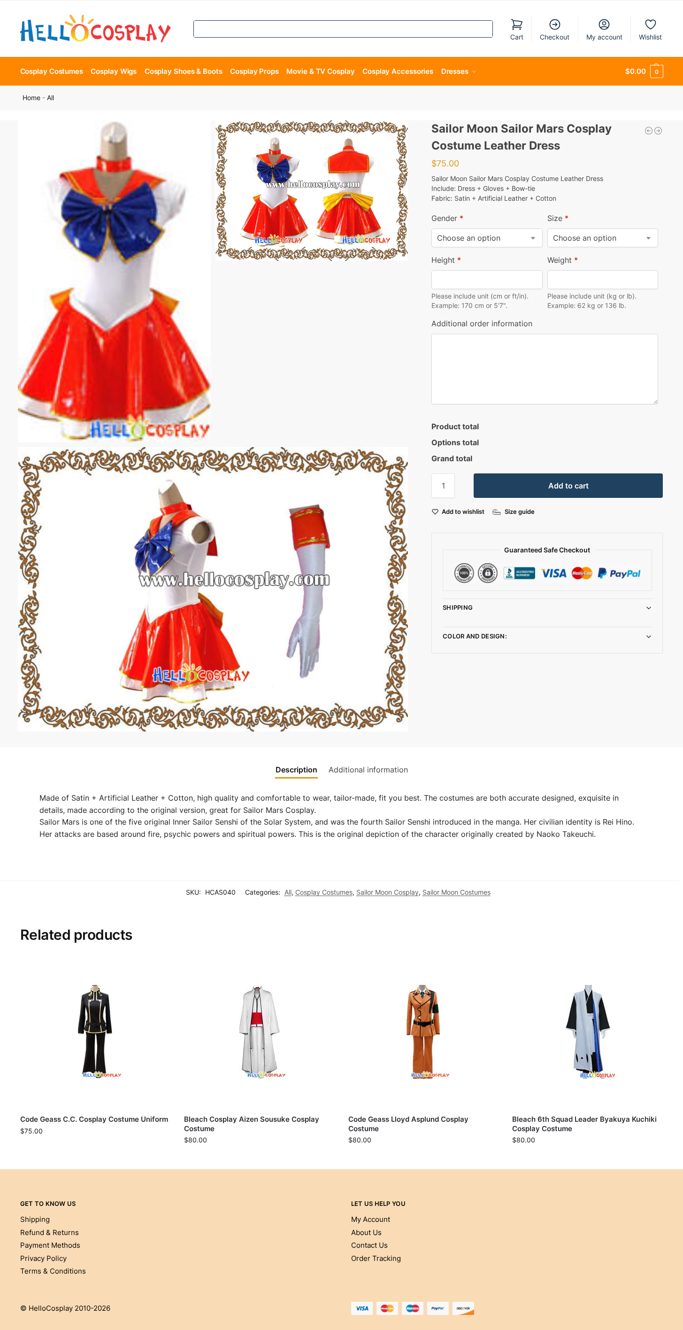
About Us (366, 1232)
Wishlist (650, 37)
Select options (95, 1151)
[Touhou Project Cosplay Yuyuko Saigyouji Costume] (658, 130)
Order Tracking (376, 1258)
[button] (644, 71)
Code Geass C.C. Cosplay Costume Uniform (94, 1119)
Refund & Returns (49, 1232)
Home (31, 98)
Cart (516, 37)
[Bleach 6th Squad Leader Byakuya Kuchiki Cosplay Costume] (587, 1032)
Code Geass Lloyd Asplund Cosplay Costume (408, 1124)
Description (296, 769)
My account (604, 37)
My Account (370, 1219)
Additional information (368, 769)
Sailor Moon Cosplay (387, 892)
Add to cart (568, 485)
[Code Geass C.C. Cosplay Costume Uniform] (95, 1032)
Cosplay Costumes (324, 892)
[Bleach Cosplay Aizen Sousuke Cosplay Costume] (259, 1032)
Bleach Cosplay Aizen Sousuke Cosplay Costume (251, 1124)
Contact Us (369, 1245)
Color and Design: (475, 636)
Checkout (554, 37)
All (50, 98)
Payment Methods (50, 1245)
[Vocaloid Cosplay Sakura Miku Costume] (648, 130)
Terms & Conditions (53, 1271)
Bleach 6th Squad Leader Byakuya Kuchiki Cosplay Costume (584, 1124)
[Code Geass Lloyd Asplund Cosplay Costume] (423, 1032)
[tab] (296, 769)
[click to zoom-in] (114, 281)
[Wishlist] (156, 971)
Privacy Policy (43, 1258)
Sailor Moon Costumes (456, 892)
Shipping (458, 607)
